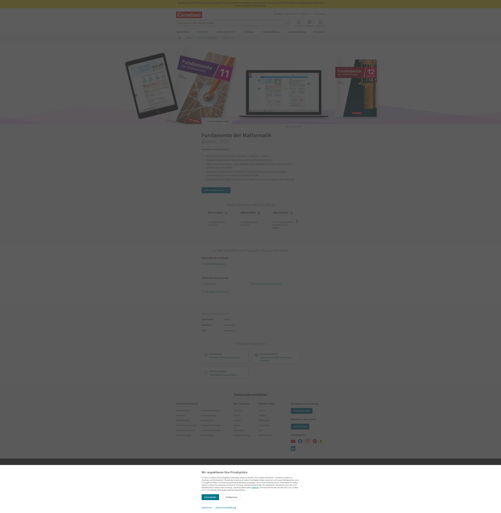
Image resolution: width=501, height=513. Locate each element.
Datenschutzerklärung (226, 507)
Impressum (207, 507)
